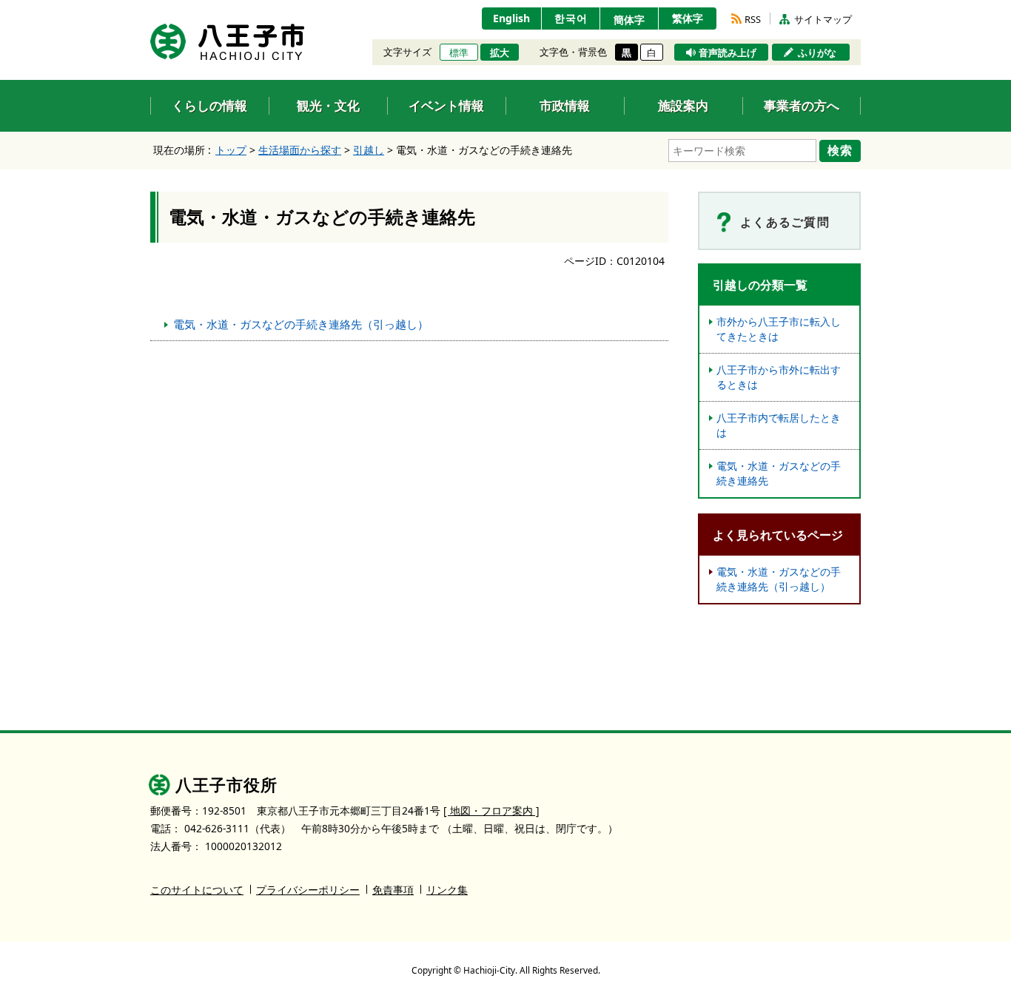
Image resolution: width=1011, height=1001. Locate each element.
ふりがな (817, 52)
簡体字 (629, 20)
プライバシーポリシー (308, 890)
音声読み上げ (727, 52)
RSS (753, 19)
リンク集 (447, 890)
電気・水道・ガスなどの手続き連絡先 (778, 473)
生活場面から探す (299, 150)
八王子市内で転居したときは (778, 425)
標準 (458, 52)
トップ (230, 150)
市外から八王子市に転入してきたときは (778, 328)
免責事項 (393, 890)
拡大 (499, 52)
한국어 (571, 18)
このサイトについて (196, 890)
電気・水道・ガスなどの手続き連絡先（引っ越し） (301, 324)
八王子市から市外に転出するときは (778, 377)
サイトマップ (823, 19)
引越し (368, 150)
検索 (840, 150)
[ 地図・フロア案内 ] (491, 810)
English (511, 18)
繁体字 (687, 18)
